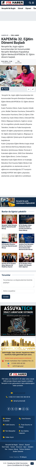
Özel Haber (15, 35)
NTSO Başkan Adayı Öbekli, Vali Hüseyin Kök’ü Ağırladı (25, 265)
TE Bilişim (23, 457)
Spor (24, 447)
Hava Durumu (26, 418)
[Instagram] (16, 409)
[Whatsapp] (23, 409)
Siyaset (28, 8)
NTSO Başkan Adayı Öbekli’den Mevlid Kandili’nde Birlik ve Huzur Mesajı (25, 227)
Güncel (20, 8)
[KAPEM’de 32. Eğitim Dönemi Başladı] (18, 75)
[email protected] (19, 393)
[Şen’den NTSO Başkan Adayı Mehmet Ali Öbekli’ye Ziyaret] (9, 257)
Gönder (6, 297)
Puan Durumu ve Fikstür (25, 426)
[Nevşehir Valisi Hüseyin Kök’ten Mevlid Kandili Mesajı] (9, 219)
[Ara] (30, 3)
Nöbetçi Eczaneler (7, 420)
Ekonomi (19, 447)
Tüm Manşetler (10, 431)
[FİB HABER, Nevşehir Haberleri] (12, 2)
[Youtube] (20, 409)
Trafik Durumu (10, 425)
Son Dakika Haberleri (24, 432)
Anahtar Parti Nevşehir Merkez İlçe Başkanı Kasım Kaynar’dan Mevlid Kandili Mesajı (26, 246)
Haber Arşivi (10, 437)
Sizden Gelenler (18, 451)
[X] (12, 409)
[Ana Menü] (33, 3)
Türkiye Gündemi (24, 449)
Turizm (12, 447)
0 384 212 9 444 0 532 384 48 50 (19, 397)
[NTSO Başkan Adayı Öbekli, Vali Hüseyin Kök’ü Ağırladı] (26, 257)
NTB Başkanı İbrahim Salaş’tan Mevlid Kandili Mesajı (9, 246)
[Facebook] (8, 409)
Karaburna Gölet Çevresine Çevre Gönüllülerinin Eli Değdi (18, 464)
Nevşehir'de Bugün (9, 8)
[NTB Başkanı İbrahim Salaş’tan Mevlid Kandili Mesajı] (9, 238)
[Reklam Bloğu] (18, 321)
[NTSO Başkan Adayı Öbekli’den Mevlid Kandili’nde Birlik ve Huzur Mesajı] (26, 219)
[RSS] (27, 409)
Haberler (4, 35)
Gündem (30, 447)
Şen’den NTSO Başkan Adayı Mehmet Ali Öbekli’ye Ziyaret (9, 265)
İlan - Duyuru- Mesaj (11, 449)
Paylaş (6, 89)
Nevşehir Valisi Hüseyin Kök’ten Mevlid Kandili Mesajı (9, 226)
